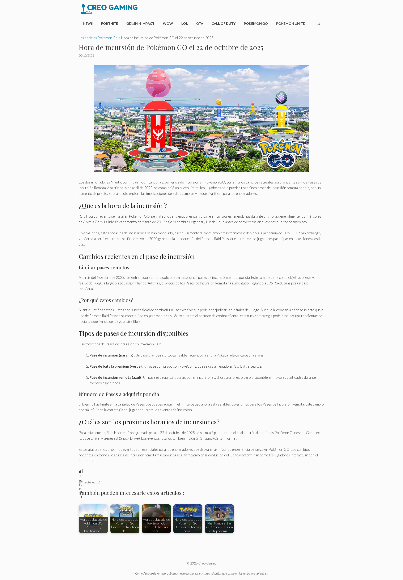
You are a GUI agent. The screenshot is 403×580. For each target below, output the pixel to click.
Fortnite (109, 23)
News (88, 23)
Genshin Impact (140, 23)
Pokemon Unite (290, 23)
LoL (184, 23)
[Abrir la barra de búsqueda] (318, 23)
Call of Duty (224, 23)
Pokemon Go (256, 23)
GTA (199, 23)
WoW (168, 23)
